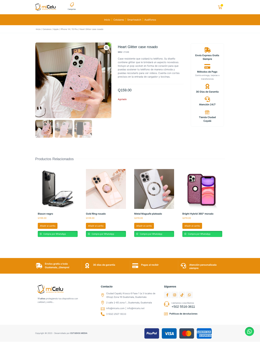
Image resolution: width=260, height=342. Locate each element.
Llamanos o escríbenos (183, 303)
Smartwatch (134, 19)
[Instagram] (174, 295)
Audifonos (150, 19)
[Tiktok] (182, 295)
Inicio (107, 19)
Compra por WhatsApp (54, 234)
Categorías (72, 9)
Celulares (118, 19)
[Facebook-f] (167, 295)
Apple (56, 29)
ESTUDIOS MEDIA (78, 333)
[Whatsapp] (189, 295)
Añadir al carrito (47, 225)
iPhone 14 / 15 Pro (69, 29)
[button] (106, 47)
